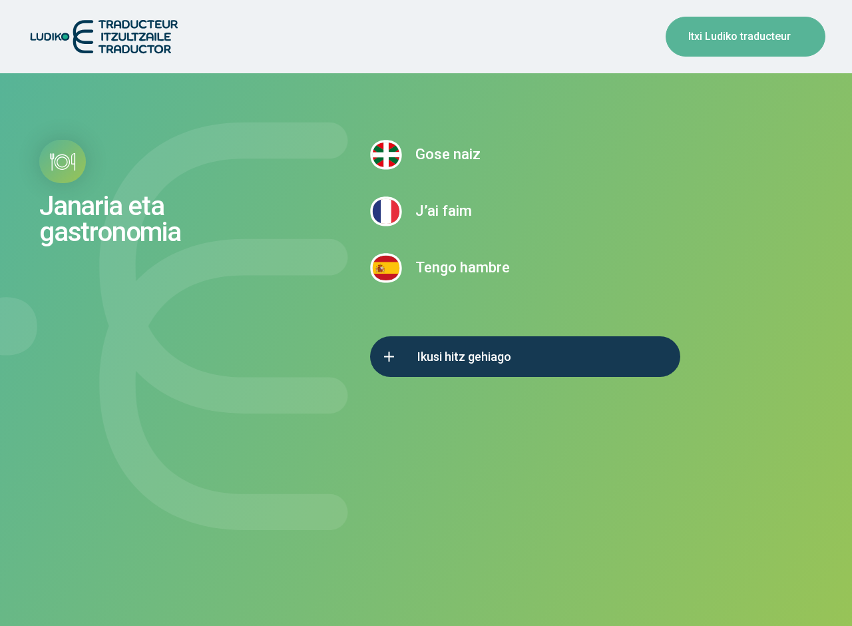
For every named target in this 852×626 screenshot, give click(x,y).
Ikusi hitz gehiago (464, 357)
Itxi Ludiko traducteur (739, 36)
